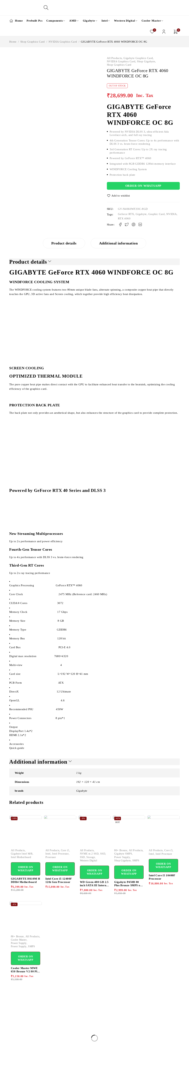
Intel (48, 853)
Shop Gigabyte (146, 61)
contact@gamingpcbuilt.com (26, 1052)
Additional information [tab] (118, 243)
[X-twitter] (20, 1075)
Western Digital (88, 860)
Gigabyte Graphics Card (138, 58)
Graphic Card (156, 214)
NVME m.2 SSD (89, 853)
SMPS (135, 860)
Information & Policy (96, 1009)
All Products (114, 58)
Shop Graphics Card (32, 41)
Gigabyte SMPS (123, 853)
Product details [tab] (64, 243)
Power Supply (122, 857)
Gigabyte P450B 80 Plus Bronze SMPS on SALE (128, 885)
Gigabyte (141, 214)
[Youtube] (36, 1075)
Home (13, 41)
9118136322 (17, 1061)
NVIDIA (171, 214)
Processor (50, 857)
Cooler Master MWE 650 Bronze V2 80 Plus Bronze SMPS (25, 971)
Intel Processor (60, 853)
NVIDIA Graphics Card (63, 41)
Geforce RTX (126, 214)
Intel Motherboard (21, 857)
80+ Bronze (120, 850)
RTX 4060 (124, 218)
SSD (102, 853)
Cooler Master (19, 939)
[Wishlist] (118, 195)
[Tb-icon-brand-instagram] (28, 1075)
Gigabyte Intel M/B (21, 853)
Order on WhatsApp (143, 185)
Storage (90, 857)
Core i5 (65, 850)
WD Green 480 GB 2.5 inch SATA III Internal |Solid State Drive (94, 885)
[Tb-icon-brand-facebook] (11, 1075)
